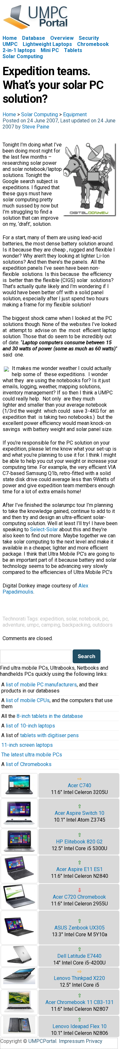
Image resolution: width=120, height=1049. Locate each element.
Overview (62, 38)
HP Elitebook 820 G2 (79, 842)
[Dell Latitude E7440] (19, 963)
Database (33, 38)
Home (10, 38)
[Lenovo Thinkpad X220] (19, 982)
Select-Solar (44, 529)
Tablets (73, 50)
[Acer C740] (19, 794)
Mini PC (50, 50)
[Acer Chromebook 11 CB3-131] (19, 1012)
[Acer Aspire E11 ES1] (19, 880)
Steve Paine (35, 127)
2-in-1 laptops (19, 50)
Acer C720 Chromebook (79, 897)
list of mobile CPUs (28, 700)
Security (89, 38)
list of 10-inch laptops (30, 726)
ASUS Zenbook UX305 (79, 928)
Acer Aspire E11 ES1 (79, 869)
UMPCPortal (42, 1041)
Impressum (71, 1041)
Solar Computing (23, 56)
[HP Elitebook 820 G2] (19, 851)
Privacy (94, 1041)
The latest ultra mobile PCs (31, 755)
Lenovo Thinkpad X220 (79, 978)
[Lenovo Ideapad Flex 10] (19, 1032)
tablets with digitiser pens (49, 735)
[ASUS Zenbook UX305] (19, 941)
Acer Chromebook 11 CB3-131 (79, 1002)
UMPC (10, 44)
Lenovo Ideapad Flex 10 (79, 1026)
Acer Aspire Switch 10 (79, 813)
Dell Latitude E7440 (79, 956)
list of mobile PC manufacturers (41, 685)
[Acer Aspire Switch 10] (19, 825)
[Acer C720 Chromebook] (19, 907)
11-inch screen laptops (27, 745)
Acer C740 (79, 785)
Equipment (75, 114)
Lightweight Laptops (47, 44)
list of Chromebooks (29, 764)
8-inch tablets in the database (50, 716)
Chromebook (93, 44)
